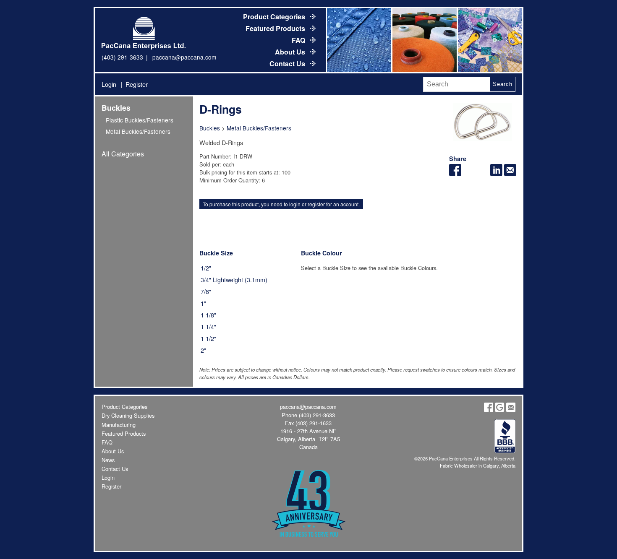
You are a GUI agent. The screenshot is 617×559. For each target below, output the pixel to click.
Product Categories (275, 16)
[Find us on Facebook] (488, 410)
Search (502, 84)
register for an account (333, 204)
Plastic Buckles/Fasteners (139, 120)
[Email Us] (510, 410)
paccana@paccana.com (184, 57)
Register (136, 84)
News (108, 460)
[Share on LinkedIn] (496, 173)
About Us (291, 52)
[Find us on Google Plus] (499, 410)
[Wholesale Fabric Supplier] (358, 40)
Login (109, 84)
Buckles (116, 107)
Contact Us (288, 63)
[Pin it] (482, 173)
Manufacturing (119, 425)
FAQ (299, 40)
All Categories (123, 154)
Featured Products (276, 28)
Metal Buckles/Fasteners (138, 131)
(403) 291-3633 (122, 57)
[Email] (510, 173)
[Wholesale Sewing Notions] (489, 40)
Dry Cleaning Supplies (128, 415)
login (295, 204)
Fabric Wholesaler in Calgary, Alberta (477, 465)
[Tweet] (469, 173)
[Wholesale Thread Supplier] (424, 40)
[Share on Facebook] (455, 173)
